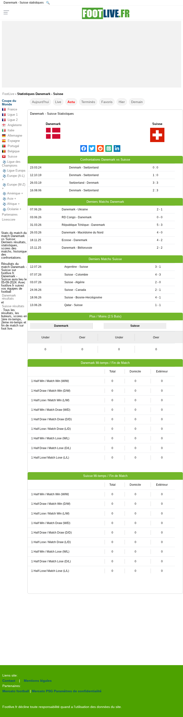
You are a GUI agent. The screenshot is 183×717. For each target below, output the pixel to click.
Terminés (88, 102)
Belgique (14, 151)
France (12, 109)
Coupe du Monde (9, 102)
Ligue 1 (13, 114)
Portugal (13, 146)
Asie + (11, 198)
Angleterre (15, 125)
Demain (137, 102)
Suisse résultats (13, 306)
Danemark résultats (9, 297)
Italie (11, 130)
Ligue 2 (13, 120)
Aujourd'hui (40, 102)
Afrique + (13, 204)
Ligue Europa (16, 170)
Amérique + (15, 193)
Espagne (14, 141)
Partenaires (10, 214)
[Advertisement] (91, 54)
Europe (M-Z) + (13, 186)
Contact (8, 680)
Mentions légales (38, 680)
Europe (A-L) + (13, 177)
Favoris (106, 102)
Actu (71, 102)
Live (58, 102)
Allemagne (15, 135)
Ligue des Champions (11, 163)
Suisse (12, 156)
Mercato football (15, 691)
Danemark (53, 124)
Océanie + (14, 209)
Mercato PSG (42, 691)
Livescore (8, 219)
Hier (122, 102)
